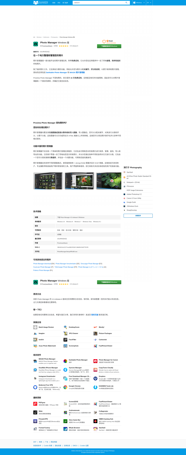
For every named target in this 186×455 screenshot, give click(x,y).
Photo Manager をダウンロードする (90, 267)
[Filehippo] (40, 2)
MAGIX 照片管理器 (77, 72)
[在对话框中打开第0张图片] (48, 180)
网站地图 (54, 442)
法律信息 (67, 446)
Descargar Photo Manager (90, 263)
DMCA (75, 446)
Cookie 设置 (84, 446)
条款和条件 (37, 446)
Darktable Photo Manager (56, 72)
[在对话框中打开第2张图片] (111, 180)
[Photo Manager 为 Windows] (35, 44)
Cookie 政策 (48, 446)
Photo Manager (54, 42)
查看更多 (138, 215)
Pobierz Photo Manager (41, 270)
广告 (46, 442)
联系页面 (94, 315)
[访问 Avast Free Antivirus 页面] (109, 41)
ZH (148, 2)
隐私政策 (58, 446)
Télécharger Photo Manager (64, 267)
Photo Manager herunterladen (66, 263)
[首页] (34, 37)
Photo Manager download (42, 263)
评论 (59, 2)
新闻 (54, 2)
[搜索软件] (126, 3)
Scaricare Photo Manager (42, 267)
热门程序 (65, 2)
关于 (34, 442)
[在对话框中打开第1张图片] (80, 180)
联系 (40, 442)
